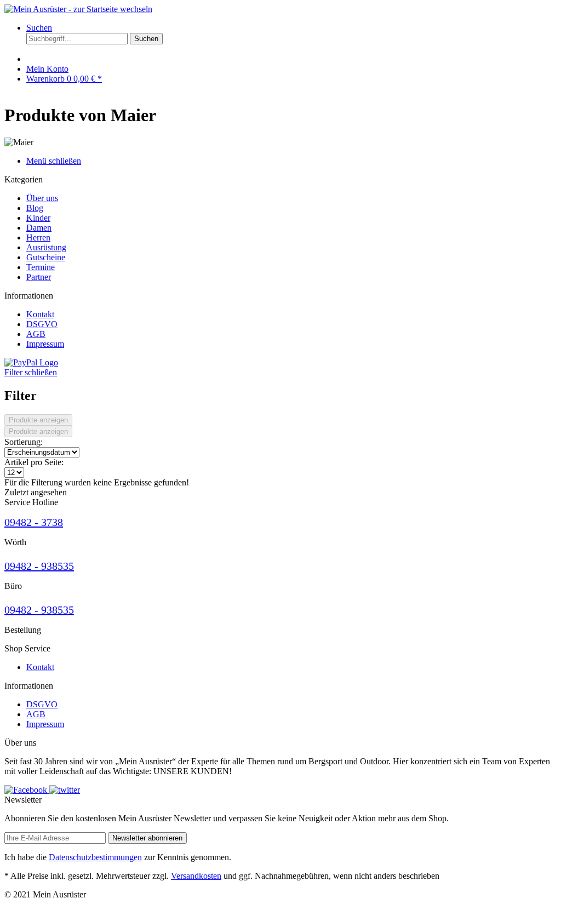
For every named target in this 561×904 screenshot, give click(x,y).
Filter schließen (30, 372)
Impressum (45, 343)
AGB (35, 334)
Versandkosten (196, 875)
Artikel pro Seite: (34, 462)
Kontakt (40, 314)
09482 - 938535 (39, 566)
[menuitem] (291, 38)
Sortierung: (23, 442)
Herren (38, 237)
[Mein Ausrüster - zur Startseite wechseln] (78, 9)
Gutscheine (45, 257)
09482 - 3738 (33, 522)
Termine (40, 267)
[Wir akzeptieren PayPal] (31, 362)
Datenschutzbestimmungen (95, 857)
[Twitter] (64, 789)
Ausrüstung (46, 247)
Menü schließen (53, 160)
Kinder (38, 217)
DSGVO (42, 324)
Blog (34, 208)
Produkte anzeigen (38, 420)
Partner (38, 277)
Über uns (42, 198)
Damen (38, 227)
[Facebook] (26, 789)
